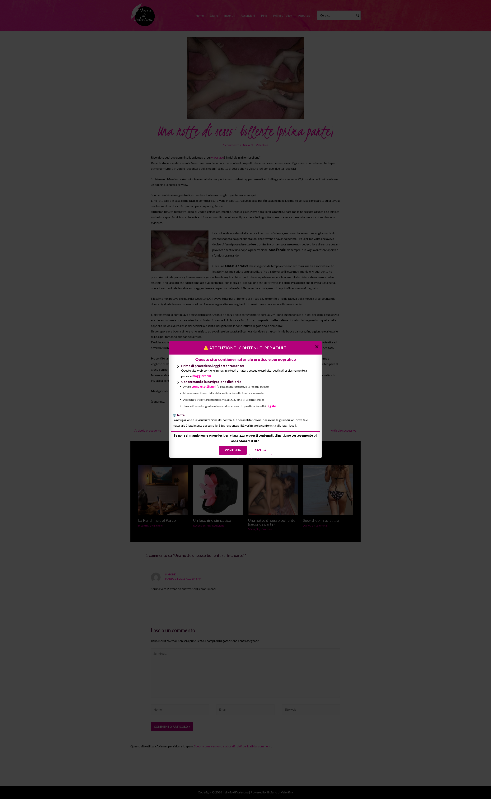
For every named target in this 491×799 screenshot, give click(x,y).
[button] (233, 450)
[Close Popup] (318, 345)
